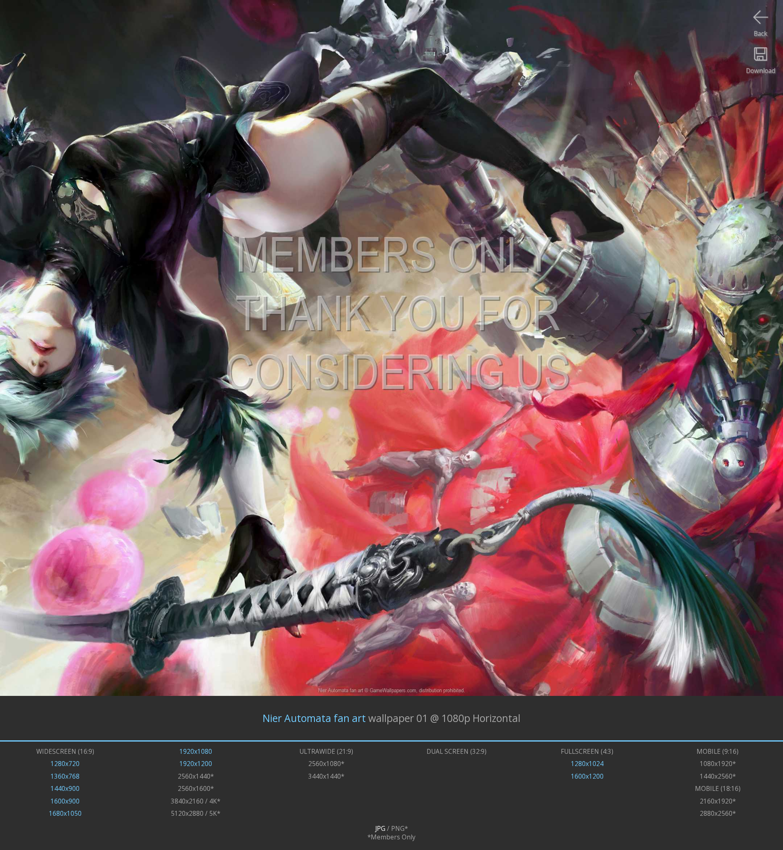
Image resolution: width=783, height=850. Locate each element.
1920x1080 (195, 751)
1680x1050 (65, 813)
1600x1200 (587, 776)
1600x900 (65, 801)
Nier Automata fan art (314, 718)
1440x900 (65, 788)
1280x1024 (587, 763)
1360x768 (65, 776)
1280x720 (65, 763)
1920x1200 (195, 763)
